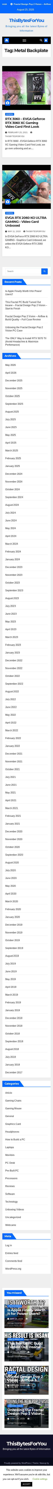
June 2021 (11, 785)
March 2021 (11, 808)
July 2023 (10, 606)
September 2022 (14, 684)
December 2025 (14, 380)
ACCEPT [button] (26, 1484)
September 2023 (14, 590)
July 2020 (10, 870)
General (9, 114)
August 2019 (12, 956)
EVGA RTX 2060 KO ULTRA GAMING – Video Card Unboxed (25, 222)
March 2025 (11, 450)
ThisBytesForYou (26, 20)
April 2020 (10, 893)
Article (8, 1093)
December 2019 (14, 925)
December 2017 (14, 1072)
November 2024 (14, 481)
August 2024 (12, 505)
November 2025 (14, 388)
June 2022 (11, 707)
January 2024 (12, 559)
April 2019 (10, 987)
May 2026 (10, 365)
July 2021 (10, 777)
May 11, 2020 (14, 231)
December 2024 (14, 474)
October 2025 (12, 396)
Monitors (10, 1155)
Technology (11, 1201)
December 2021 (14, 753)
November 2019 (14, 932)
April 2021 (10, 800)
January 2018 (12, 1064)
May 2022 (10, 715)
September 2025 (14, 404)
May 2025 (10, 435)
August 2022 (12, 691)
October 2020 (12, 847)
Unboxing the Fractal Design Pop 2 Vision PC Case (25, 1413)
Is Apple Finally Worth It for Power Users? (26, 1312)
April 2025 (10, 443)
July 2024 (10, 512)
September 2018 (14, 1041)
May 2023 (10, 621)
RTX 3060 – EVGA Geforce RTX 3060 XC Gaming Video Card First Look (25, 123)
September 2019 (14, 948)
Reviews (10, 1186)
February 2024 (13, 551)
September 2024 (14, 497)
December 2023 (14, 567)
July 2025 (10, 419)
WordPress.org (13, 1269)
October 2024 (12, 489)
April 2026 (10, 373)
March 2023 (11, 637)
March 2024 (11, 544)
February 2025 (13, 458)
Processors (11, 1178)
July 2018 (10, 1057)
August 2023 (12, 598)
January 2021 (12, 823)
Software (10, 1194)
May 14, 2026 (17, 1319)
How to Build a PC (15, 1139)
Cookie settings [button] (40, 1479)
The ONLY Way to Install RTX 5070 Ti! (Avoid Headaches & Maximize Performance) (25, 341)
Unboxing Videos (14, 1209)
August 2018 (12, 1049)
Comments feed (13, 1261)
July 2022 (10, 699)
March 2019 (11, 994)
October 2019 (12, 940)
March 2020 (11, 901)
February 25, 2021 (18, 132)
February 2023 (13, 645)
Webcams (10, 1225)
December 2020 (14, 831)
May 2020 (10, 886)
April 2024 (10, 536)
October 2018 (12, 1033)
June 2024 (11, 520)
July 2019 (10, 963)
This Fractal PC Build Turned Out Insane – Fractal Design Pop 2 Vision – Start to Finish (26, 305)
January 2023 (12, 652)
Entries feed (11, 1253)
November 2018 (14, 1026)
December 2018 (14, 1018)
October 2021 (12, 769)
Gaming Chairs (13, 1100)
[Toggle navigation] (24, 40)
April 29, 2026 (17, 1352)
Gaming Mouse (13, 1108)
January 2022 (12, 746)
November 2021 (14, 761)
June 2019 (11, 971)
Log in (8, 1245)
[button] (41, 40)
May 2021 (10, 792)
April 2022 (10, 722)
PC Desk (10, 1163)
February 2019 (13, 1002)
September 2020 (14, 855)
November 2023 (14, 575)
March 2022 (11, 730)
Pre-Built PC (12, 1170)
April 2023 (10, 629)
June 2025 (11, 427)
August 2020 (12, 862)
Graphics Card (13, 1124)
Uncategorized (13, 1217)
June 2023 (11, 614)
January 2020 (12, 917)
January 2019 (12, 1010)
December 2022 (14, 660)
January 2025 (12, 466)
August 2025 (12, 411)
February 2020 (13, 909)
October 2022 (12, 676)
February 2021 (13, 816)
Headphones (12, 1132)
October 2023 (12, 582)
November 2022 (14, 668)
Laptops (9, 1147)
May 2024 (10, 528)
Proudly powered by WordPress (18, 1463)
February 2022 (13, 738)
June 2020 (11, 878)
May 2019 (10, 979)
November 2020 (14, 839)
